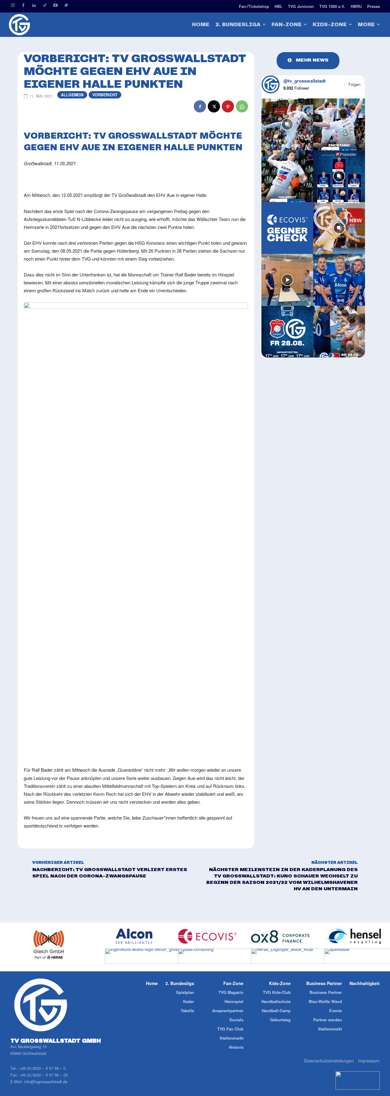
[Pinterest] (228, 106)
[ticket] (66, 5)
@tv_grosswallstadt (304, 80)
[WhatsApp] (242, 106)
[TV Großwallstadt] (48, 24)
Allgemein (72, 95)
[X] (214, 106)
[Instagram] (12, 5)
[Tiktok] (44, 5)
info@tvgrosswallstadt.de (45, 1081)
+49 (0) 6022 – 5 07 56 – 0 (42, 1068)
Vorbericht (105, 95)
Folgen (354, 84)
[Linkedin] (34, 5)
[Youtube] (55, 5)
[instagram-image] (287, 124)
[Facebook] (23, 5)
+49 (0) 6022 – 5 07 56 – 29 (43, 1075)
